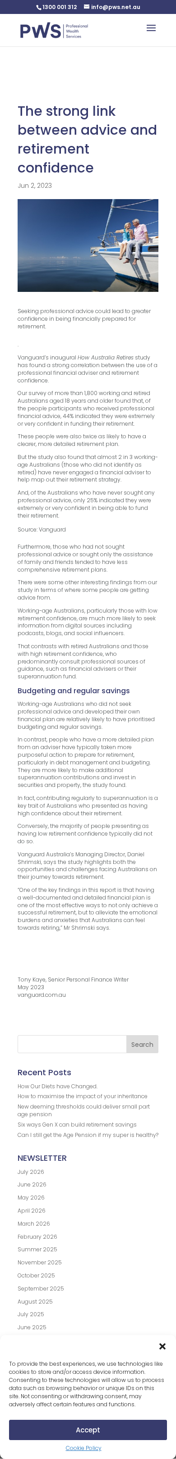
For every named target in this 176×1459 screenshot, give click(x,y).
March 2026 (34, 1223)
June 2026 (32, 1184)
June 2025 (32, 1327)
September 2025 (41, 1288)
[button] (162, 1346)
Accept (88, 1430)
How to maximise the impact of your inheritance (83, 1096)
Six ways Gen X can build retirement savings (77, 1124)
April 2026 (32, 1210)
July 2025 (31, 1314)
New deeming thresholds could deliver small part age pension (84, 1110)
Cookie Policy (84, 1448)
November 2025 (40, 1262)
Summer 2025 (37, 1249)
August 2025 (35, 1301)
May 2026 (31, 1197)
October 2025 (36, 1275)
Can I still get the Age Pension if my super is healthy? (88, 1135)
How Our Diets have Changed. (57, 1086)
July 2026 (31, 1172)
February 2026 (37, 1237)
